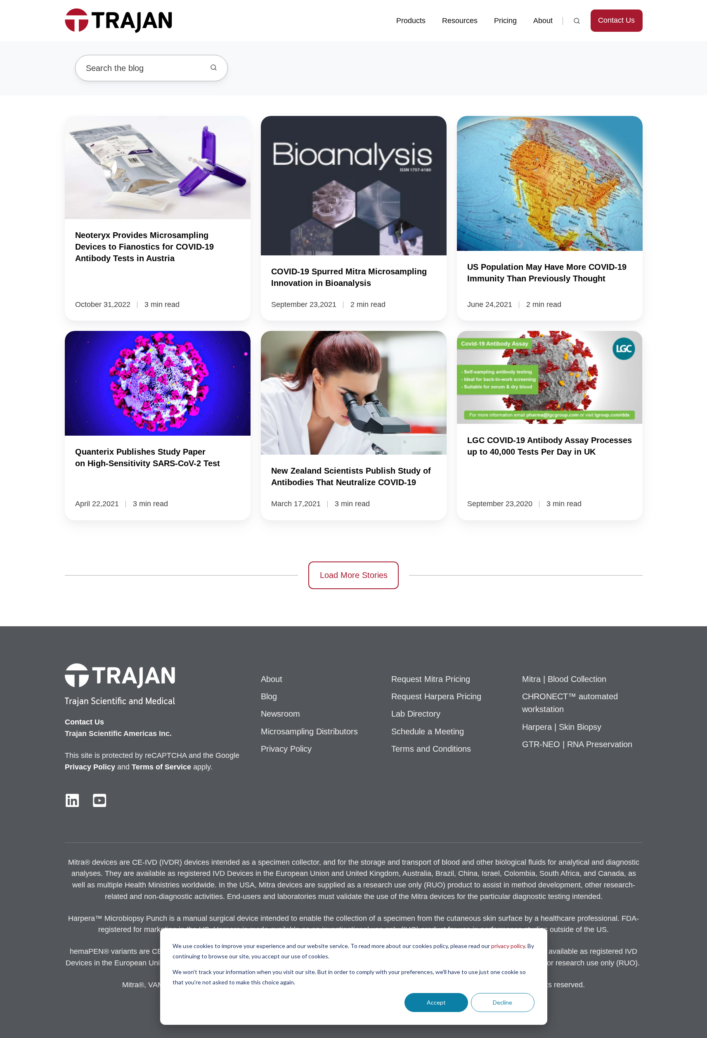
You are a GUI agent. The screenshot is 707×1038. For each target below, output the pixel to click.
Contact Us (616, 20)
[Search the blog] (214, 67)
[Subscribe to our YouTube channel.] (99, 800)
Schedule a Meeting (427, 731)
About (543, 21)
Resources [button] (460, 21)
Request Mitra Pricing (430, 679)
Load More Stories (354, 575)
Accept (436, 1002)
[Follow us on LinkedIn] (72, 800)
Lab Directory (415, 713)
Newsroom (280, 713)
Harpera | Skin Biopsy (561, 726)
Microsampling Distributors (309, 731)
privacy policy (508, 945)
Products (411, 21)
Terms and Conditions (431, 748)
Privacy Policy (286, 748)
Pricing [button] (505, 21)
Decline (502, 1002)
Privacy (79, 767)
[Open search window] (577, 21)
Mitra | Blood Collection (564, 679)
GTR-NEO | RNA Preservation (577, 744)
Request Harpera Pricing (436, 696)
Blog (269, 696)
